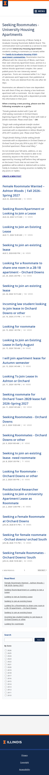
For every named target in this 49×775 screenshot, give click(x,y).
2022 (9, 661)
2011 (9, 692)
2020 (9, 667)
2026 (9, 650)
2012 (9, 690)
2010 (9, 695)
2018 (9, 673)
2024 (9, 656)
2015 (9, 681)
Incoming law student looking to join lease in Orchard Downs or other (24, 308)
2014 (9, 684)
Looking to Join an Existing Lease (18, 596)
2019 (9, 670)
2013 (9, 687)
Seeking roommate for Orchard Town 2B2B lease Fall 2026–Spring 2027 (24, 398)
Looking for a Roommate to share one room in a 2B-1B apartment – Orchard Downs (23, 267)
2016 (9, 678)
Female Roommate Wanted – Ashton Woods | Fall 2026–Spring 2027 (23, 190)
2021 (9, 664)
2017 (9, 676)
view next (42, 570)
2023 (9, 659)
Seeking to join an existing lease (18, 601)
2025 (9, 653)
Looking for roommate (19, 326)
